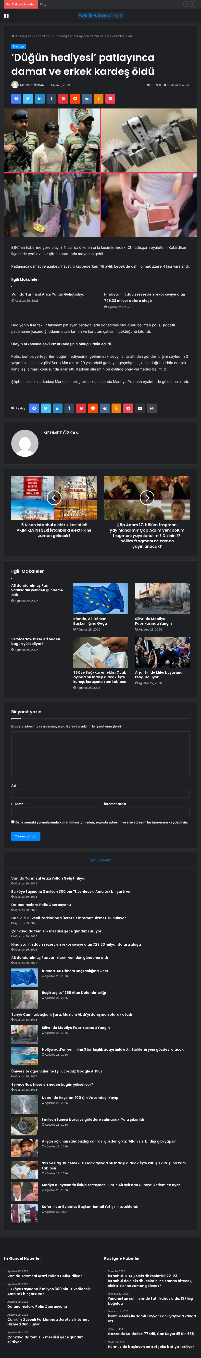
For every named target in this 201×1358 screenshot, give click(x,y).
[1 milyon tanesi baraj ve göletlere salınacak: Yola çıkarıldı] (24, 1126)
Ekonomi (38, 36)
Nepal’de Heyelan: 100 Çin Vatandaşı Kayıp (80, 1097)
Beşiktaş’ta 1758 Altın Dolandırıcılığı (74, 992)
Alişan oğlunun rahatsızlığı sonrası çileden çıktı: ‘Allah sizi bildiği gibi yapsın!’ (110, 1141)
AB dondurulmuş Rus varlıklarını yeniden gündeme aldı (37, 590)
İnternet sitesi (115, 804)
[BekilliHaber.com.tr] (100, 15)
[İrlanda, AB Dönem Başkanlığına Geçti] (100, 598)
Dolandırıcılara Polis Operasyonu (64, 4)
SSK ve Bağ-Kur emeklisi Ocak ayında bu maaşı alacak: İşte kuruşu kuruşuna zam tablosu (99, 677)
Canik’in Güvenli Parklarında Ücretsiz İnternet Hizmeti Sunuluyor (69, 918)
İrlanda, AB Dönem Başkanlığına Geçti (90, 621)
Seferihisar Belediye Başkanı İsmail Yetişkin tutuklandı (90, 1206)
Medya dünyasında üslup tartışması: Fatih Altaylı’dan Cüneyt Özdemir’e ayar (111, 1184)
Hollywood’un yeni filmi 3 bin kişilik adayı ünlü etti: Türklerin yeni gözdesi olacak (113, 1049)
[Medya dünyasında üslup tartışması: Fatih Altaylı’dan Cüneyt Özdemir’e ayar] (24, 1191)
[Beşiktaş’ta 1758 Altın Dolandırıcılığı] (24, 999)
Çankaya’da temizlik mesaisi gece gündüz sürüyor (56, 931)
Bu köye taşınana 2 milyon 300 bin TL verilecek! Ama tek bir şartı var (71, 891)
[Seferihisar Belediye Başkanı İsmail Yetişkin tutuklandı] (24, 1213)
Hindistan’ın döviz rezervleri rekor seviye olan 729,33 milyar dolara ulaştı (76, 944)
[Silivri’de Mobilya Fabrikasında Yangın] (162, 598)
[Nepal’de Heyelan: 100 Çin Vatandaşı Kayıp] (24, 1104)
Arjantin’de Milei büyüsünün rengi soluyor (160, 674)
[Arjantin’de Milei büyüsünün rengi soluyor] (162, 652)
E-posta (18, 804)
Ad (14, 785)
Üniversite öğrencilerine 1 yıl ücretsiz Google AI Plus (56, 1071)
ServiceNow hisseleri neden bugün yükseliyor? (35, 641)
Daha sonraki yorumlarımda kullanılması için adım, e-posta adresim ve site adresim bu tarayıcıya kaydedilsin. (101, 822)
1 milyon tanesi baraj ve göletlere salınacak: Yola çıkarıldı (93, 1119)
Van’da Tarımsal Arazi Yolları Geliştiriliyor (49, 294)
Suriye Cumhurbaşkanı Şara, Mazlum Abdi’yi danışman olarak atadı (71, 1014)
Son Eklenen (101, 860)
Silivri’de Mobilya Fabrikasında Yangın (153, 621)
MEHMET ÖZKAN (32, 85)
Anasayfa (21, 36)
